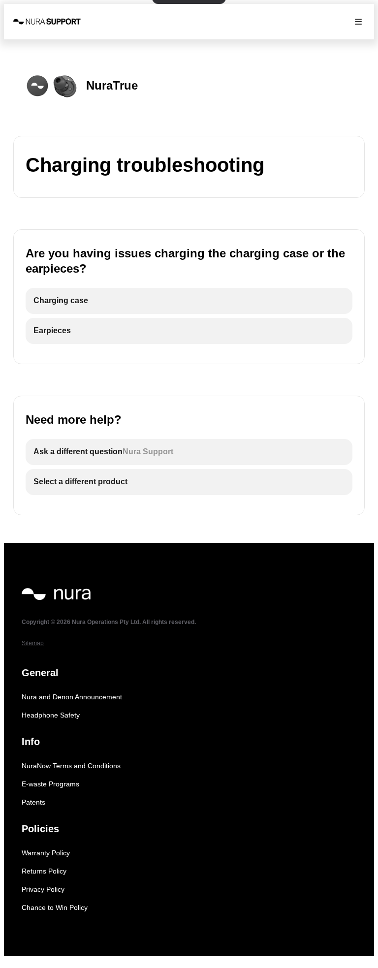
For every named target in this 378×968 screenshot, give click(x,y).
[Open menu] (358, 21)
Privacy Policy (43, 889)
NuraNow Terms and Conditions (71, 766)
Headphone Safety (51, 715)
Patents (33, 802)
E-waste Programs (50, 784)
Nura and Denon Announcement (72, 697)
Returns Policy (44, 871)
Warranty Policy (46, 853)
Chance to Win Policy (55, 907)
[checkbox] (189, 301)
